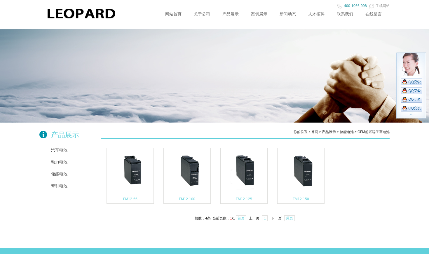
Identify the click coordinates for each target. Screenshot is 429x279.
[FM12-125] (244, 193)
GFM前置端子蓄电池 (374, 132)
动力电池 (59, 162)
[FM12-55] (130, 193)
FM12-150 (301, 199)
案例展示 (259, 14)
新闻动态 (288, 14)
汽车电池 (59, 150)
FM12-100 (187, 199)
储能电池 (59, 174)
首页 (314, 132)
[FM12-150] (301, 193)
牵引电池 (59, 186)
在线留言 (373, 14)
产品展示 (230, 14)
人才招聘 (316, 14)
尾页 (289, 218)
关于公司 (202, 14)
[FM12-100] (187, 193)
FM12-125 (244, 199)
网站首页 (173, 14)
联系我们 (345, 14)
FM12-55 (130, 199)
